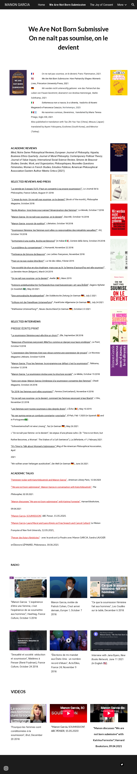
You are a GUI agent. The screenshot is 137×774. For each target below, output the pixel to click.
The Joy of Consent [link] (101, 4)
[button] (133, 5)
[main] (68, 38)
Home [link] (41, 4)
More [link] (120, 4)
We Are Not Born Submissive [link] (67, 4)
